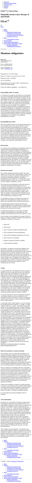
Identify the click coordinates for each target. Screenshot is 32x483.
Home (5, 29)
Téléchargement (8, 40)
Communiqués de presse (13, 39)
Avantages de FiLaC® (12, 36)
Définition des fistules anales (14, 32)
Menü (2, 26)
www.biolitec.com (8, 68)
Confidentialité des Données (14, 46)
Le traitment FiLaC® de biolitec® (15, 35)
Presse (5, 38)
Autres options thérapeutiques (11, 42)
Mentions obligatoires (12, 45)
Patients (6, 30)
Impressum (14, 461)
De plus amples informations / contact (13, 43)
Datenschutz (20, 461)
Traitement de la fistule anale (14, 33)
